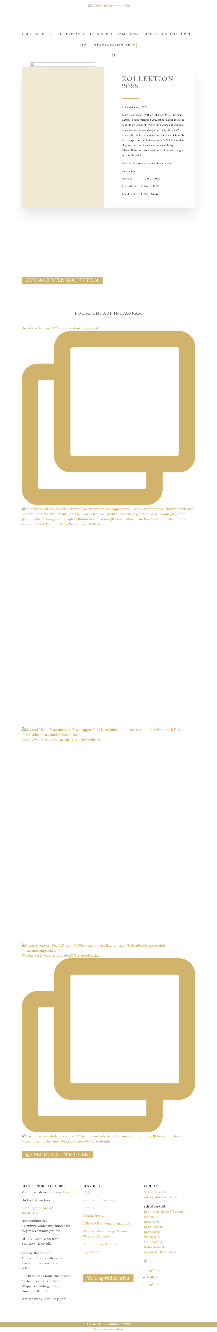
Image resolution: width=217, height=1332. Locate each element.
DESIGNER (99, 34)
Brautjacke (152, 1232)
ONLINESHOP (174, 34)
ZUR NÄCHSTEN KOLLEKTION (62, 280)
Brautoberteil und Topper (163, 1211)
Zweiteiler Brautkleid (160, 1252)
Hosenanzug (153, 1242)
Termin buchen (95, 1215)
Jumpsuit (151, 1217)
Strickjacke (152, 1237)
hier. (66, 1192)
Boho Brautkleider (158, 1247)
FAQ (82, 45)
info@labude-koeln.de (161, 1197)
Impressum (91, 1252)
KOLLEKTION (68, 34)
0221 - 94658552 (155, 1192)
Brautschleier (154, 1227)
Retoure (89, 1208)
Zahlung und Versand (99, 1200)
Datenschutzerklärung (99, 1244)
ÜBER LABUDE (34, 34)
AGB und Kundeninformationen (107, 1223)
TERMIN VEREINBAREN (114, 45)
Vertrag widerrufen (108, 1278)
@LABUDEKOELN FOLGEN (57, 1154)
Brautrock (151, 1222)
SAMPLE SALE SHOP (135, 34)
